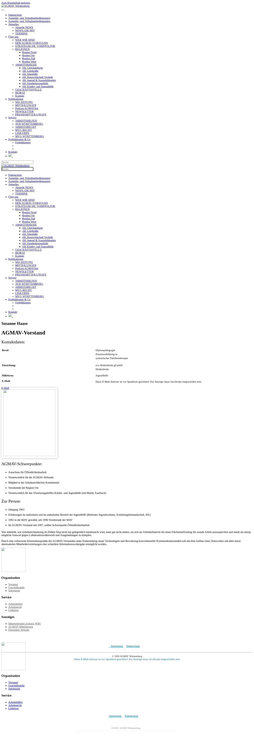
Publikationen (15, 99)
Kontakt (19, 95)
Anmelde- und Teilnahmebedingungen (29, 18)
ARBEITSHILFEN (26, 120)
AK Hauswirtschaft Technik (37, 77)
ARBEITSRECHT (25, 127)
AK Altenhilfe (30, 74)
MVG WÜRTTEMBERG (29, 136)
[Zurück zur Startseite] (15, 5)
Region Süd (28, 58)
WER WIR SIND (25, 39)
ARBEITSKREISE (26, 64)
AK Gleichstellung (32, 67)
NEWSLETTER (24, 111)
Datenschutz (15, 14)
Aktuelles (13, 24)
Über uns (13, 36)
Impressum (116, 646)
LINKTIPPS (22, 133)
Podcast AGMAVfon (26, 108)
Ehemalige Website (18, 629)
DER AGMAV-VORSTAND (31, 42)
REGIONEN (22, 49)
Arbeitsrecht (15, 607)
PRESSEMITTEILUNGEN (30, 114)
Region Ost (28, 55)
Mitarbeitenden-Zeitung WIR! (24, 623)
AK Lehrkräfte (30, 70)
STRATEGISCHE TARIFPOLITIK (35, 46)
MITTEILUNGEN (25, 105)
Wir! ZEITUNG (24, 102)
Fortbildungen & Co (19, 139)
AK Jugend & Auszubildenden (39, 80)
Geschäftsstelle (16, 587)
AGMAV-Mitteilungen (20, 626)
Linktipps (13, 610)
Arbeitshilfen (15, 603)
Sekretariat (14, 590)
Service (12, 117)
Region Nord (29, 52)
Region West (29, 61)
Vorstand (13, 584)
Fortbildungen (23, 142)
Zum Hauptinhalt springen (15, 2)
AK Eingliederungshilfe (35, 83)
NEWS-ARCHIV (25, 30)
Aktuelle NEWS (24, 27)
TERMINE (21, 33)
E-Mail (5, 388)
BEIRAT (20, 92)
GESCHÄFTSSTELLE (28, 89)
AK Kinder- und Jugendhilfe (38, 86)
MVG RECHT (23, 130)
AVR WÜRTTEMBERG (29, 123)
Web (79, 731)
